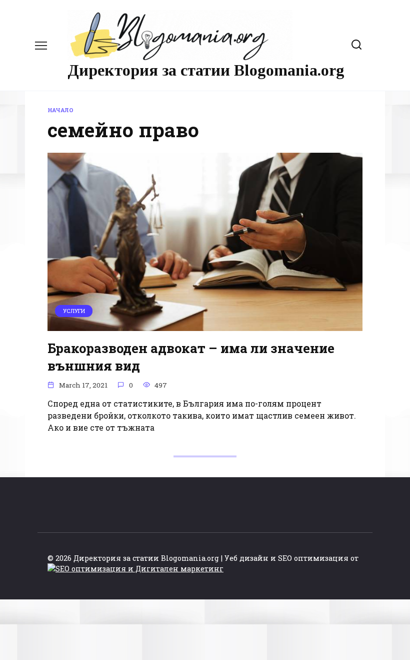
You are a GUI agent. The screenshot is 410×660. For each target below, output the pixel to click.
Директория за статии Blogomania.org (206, 70)
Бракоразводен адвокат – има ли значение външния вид (191, 356)
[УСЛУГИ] (205, 324)
